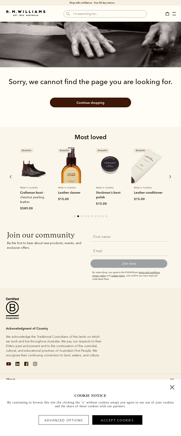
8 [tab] (99, 216)
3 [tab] (82, 216)
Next (162, 176)
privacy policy (99, 275)
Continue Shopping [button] (90, 103)
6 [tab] (92, 216)
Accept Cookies (117, 420)
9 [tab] (103, 216)
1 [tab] (75, 216)
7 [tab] (96, 216)
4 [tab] (85, 216)
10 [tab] (107, 216)
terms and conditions (149, 272)
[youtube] (8, 365)
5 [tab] (89, 216)
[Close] (172, 388)
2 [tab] (78, 216)
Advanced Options (63, 420)
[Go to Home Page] (26, 13)
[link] (33, 164)
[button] (168, 14)
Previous (4, 176)
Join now (129, 263)
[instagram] (35, 365)
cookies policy (118, 275)
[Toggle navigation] (174, 14)
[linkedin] (17, 365)
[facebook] (26, 365)
